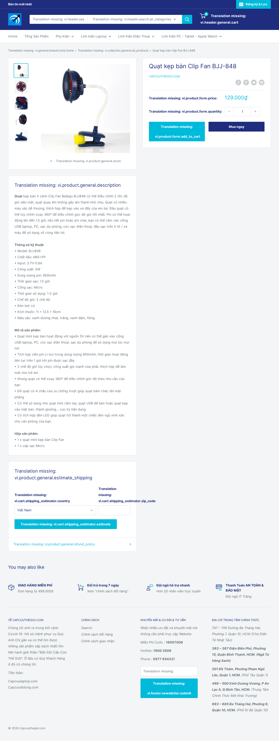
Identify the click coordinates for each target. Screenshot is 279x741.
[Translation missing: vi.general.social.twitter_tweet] (254, 82)
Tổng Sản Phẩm (37, 36)
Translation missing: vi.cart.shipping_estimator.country (42, 498)
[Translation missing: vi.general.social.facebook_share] (238, 82)
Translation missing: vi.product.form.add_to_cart (177, 131)
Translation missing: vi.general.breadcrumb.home (41, 50)
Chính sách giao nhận (97, 641)
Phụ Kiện (62, 36)
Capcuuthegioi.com (164, 76)
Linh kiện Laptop (94, 36)
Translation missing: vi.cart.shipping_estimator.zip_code (114, 495)
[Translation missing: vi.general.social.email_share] (261, 82)
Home (12, 36)
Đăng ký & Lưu (256, 4)
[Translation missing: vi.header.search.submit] (187, 19)
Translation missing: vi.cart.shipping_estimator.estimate (66, 524)
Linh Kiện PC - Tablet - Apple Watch (189, 36)
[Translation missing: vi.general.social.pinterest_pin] (246, 82)
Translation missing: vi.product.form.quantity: (185, 111)
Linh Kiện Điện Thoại (134, 36)
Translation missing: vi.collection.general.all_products (113, 50)
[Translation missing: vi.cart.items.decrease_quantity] (229, 111)
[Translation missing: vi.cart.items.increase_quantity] (255, 111)
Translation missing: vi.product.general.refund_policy (54, 544)
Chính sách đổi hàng (97, 634)
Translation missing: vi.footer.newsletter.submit (169, 688)
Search (86, 628)
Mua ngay (236, 126)
